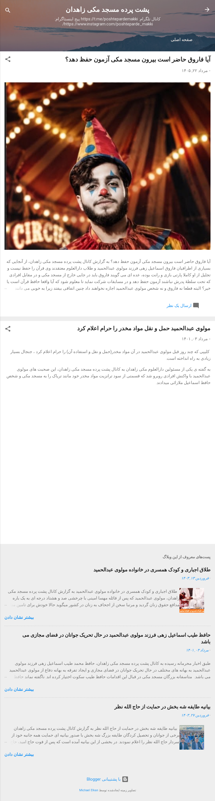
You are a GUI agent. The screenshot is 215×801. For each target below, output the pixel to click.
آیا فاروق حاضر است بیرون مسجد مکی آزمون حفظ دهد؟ (138, 59)
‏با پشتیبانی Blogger (104, 779)
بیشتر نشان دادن (19, 617)
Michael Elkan (88, 790)
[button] (7, 60)
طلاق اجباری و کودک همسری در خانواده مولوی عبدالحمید (152, 569)
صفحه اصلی (182, 39)
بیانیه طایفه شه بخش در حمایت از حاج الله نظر (162, 706)
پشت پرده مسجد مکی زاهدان (107, 9)
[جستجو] (7, 11)
